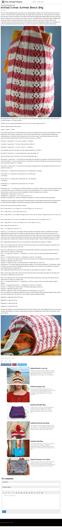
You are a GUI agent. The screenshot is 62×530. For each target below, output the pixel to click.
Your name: (5, 482)
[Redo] (6, 493)
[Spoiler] (37, 493)
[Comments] (6, 361)
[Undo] (3, 493)
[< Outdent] (21, 493)
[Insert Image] (26, 493)
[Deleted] (14, 493)
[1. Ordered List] (19, 493)
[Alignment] (39, 493)
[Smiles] (42, 493)
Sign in (34, 1)
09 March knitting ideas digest (8, 5)
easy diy (9, 358)
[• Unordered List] (16, 493)
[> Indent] (24, 493)
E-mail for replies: (6, 487)
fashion (13, 358)
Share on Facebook (6, 364)
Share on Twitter (22, 364)
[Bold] (8, 493)
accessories (3, 358)
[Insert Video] (29, 493)
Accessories (3, 10)
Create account (40, 1)
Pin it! (14, 364)
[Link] (34, 493)
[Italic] (11, 493)
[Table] (32, 493)
